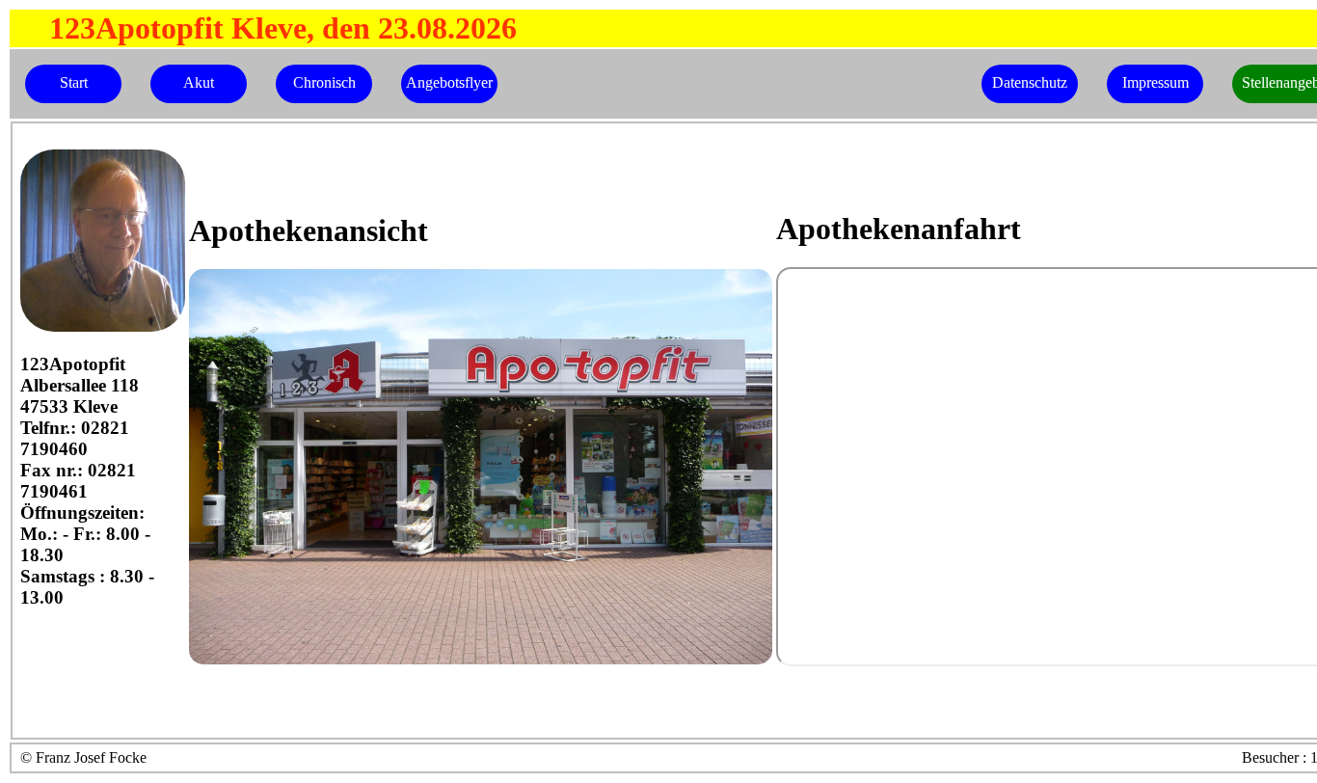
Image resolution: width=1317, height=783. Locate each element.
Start (74, 82)
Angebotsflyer (449, 82)
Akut (198, 82)
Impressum (1155, 82)
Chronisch (324, 82)
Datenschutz (1029, 82)
